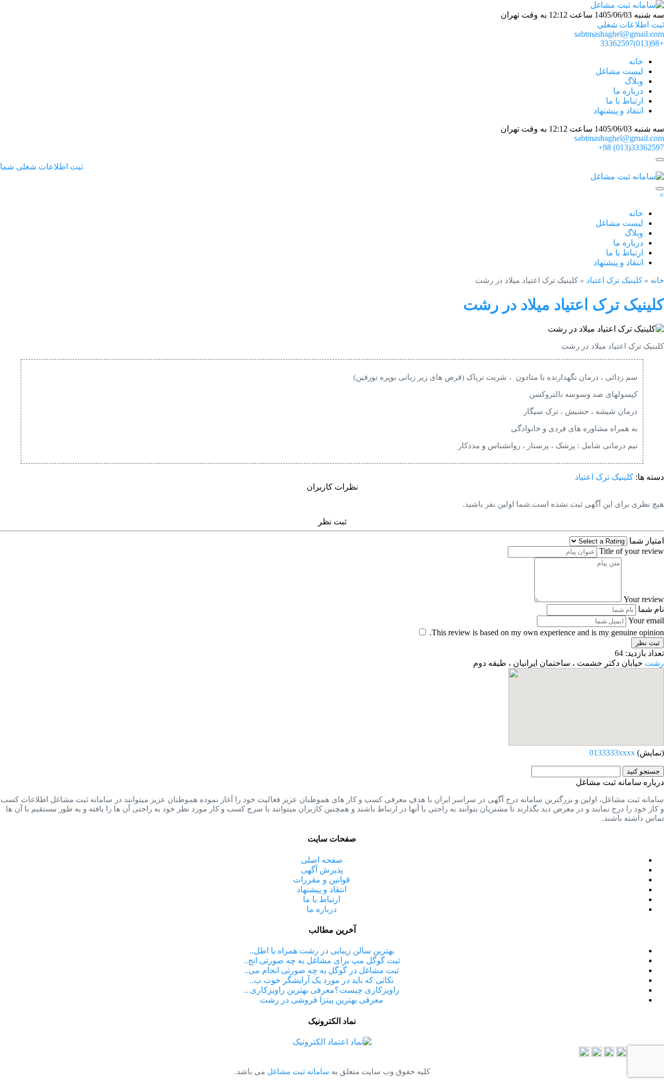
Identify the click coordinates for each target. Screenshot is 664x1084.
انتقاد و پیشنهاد (618, 110)
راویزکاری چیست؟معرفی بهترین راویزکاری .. (321, 990)
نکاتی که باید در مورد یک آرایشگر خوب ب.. (322, 980)
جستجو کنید (643, 771)
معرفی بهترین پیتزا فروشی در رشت (321, 999)
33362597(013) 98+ (631, 147)
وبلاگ (634, 81)
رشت (654, 663)
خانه (636, 61)
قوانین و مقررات (321, 879)
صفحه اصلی (322, 859)
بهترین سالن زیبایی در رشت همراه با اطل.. (322, 950)
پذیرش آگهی (322, 869)
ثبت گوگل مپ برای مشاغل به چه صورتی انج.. (322, 960)
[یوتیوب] (584, 1054)
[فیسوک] (596, 1054)
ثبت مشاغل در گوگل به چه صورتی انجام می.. (321, 970)
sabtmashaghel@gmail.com (619, 34)
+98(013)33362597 (632, 43)
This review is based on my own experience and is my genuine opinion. (547, 632)
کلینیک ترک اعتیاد (614, 280)
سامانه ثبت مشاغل (297, 1071)
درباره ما (628, 91)
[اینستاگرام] (621, 1054)
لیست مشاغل (619, 71)
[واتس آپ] (609, 1054)
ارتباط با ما (624, 100)
